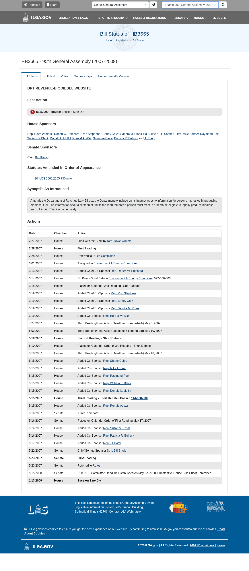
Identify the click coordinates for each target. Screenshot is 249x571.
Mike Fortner (191, 133)
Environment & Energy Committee (115, 263)
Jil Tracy (149, 138)
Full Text (49, 76)
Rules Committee (104, 255)
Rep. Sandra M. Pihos (125, 308)
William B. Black (37, 138)
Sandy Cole (110, 133)
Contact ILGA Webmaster (125, 511)
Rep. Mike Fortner (114, 368)
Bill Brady (41, 157)
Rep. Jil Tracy (112, 443)
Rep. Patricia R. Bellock (118, 435)
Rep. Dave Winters (119, 240)
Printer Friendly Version (113, 76)
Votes (64, 76)
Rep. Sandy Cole (122, 300)
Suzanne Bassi (103, 138)
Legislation (122, 40)
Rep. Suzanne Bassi (116, 428)
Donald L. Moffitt (60, 138)
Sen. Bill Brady (116, 450)
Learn (221, 545)
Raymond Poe (209, 133)
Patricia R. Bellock (126, 138)
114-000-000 (139, 398)
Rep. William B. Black (117, 383)
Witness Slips (83, 76)
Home (108, 40)
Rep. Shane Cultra (115, 360)
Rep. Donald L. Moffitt (117, 390)
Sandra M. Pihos (131, 133)
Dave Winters (43, 133)
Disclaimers (206, 545)
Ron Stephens (91, 133)
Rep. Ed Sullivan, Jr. (116, 315)
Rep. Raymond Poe (116, 375)
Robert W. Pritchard (66, 133)
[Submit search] (223, 4)
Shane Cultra (172, 133)
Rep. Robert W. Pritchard (127, 270)
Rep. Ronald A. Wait (116, 405)
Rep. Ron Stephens (123, 293)
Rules (96, 465)
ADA (193, 545)
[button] (72, 18)
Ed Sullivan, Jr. (153, 133)
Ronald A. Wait (82, 138)
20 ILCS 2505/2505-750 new (53, 178)
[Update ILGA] (153, 4)
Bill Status (31, 76)
